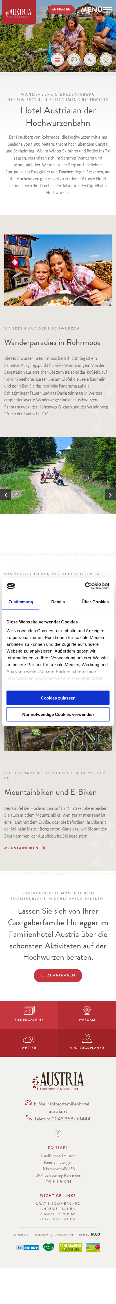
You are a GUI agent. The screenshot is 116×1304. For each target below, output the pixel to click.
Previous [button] (5, 494)
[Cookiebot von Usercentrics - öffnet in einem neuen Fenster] (85, 586)
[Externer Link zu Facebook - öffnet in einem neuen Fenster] (58, 1134)
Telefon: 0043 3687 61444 (62, 1118)
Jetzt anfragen (58, 1218)
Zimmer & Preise (58, 1213)
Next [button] (110, 494)
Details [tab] (58, 601)
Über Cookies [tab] (95, 601)
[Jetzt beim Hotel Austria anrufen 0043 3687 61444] (90, 59)
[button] (27, 848)
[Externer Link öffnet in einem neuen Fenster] (27, 1247)
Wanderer (86, 158)
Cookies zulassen (58, 697)
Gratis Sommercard (58, 1203)
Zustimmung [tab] (21, 601)
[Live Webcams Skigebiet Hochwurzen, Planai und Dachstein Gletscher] (106, 59)
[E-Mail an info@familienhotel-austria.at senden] (74, 59)
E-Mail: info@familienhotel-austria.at (62, 1107)
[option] (58, 475)
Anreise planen (58, 1208)
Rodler (92, 151)
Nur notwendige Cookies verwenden (58, 714)
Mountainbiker (27, 165)
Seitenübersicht (63, 1235)
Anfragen (61, 9)
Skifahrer (70, 151)
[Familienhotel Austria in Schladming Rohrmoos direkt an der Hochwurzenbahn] (58, 1088)
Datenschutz (21, 1235)
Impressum (41, 1235)
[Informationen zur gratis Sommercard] (93, 1247)
